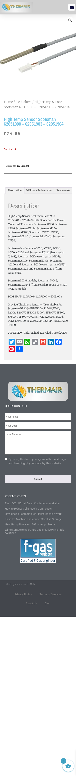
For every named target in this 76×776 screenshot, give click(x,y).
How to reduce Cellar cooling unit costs (28, 508)
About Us (31, 603)
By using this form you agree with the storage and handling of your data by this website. (37, 463)
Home (8, 102)
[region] (38, 742)
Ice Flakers (24, 102)
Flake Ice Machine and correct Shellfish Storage (33, 519)
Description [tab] (15, 190)
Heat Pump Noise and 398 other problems (30, 524)
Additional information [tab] (39, 190)
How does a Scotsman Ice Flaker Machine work (33, 513)
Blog (47, 603)
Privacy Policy (23, 594)
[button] (71, 7)
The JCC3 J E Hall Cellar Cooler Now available (32, 503)
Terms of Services (51, 594)
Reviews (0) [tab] (63, 190)
